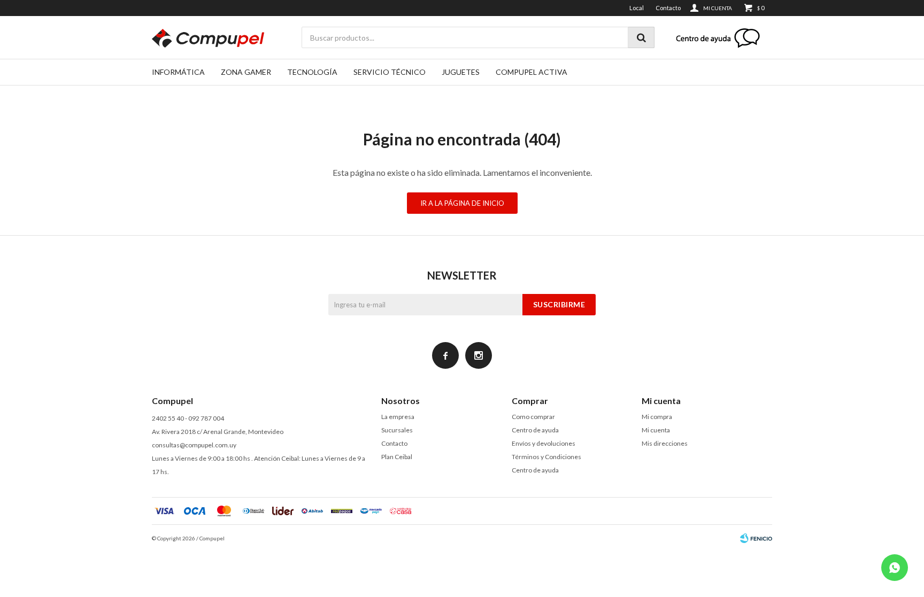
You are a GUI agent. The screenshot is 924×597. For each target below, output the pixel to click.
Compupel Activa (531, 71)
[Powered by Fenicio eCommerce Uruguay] (756, 538)
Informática (178, 71)
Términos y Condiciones (546, 457)
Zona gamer (246, 71)
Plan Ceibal (396, 457)
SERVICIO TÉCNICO (389, 71)
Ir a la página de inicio (462, 203)
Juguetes (461, 71)
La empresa (397, 417)
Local (636, 7)
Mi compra (657, 417)
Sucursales (397, 430)
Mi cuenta (656, 430)
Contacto (668, 7)
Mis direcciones (665, 443)
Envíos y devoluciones (543, 443)
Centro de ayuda (535, 430)
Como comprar (533, 417)
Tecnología (312, 71)
